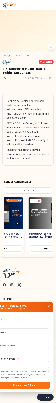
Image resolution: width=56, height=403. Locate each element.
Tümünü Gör (28, 190)
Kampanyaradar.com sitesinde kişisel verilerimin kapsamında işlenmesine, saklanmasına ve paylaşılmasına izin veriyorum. (25, 375)
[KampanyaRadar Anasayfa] (9, 5)
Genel (17, 55)
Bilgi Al (25, 248)
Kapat (47, 397)
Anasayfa (6, 55)
